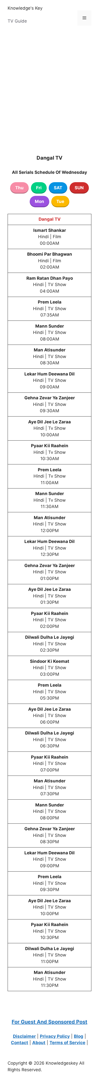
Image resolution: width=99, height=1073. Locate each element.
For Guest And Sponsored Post (49, 1022)
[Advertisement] (49, 85)
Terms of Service (67, 1042)
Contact (19, 1042)
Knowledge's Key (25, 8)
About (38, 1042)
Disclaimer (24, 1036)
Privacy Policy (55, 1036)
